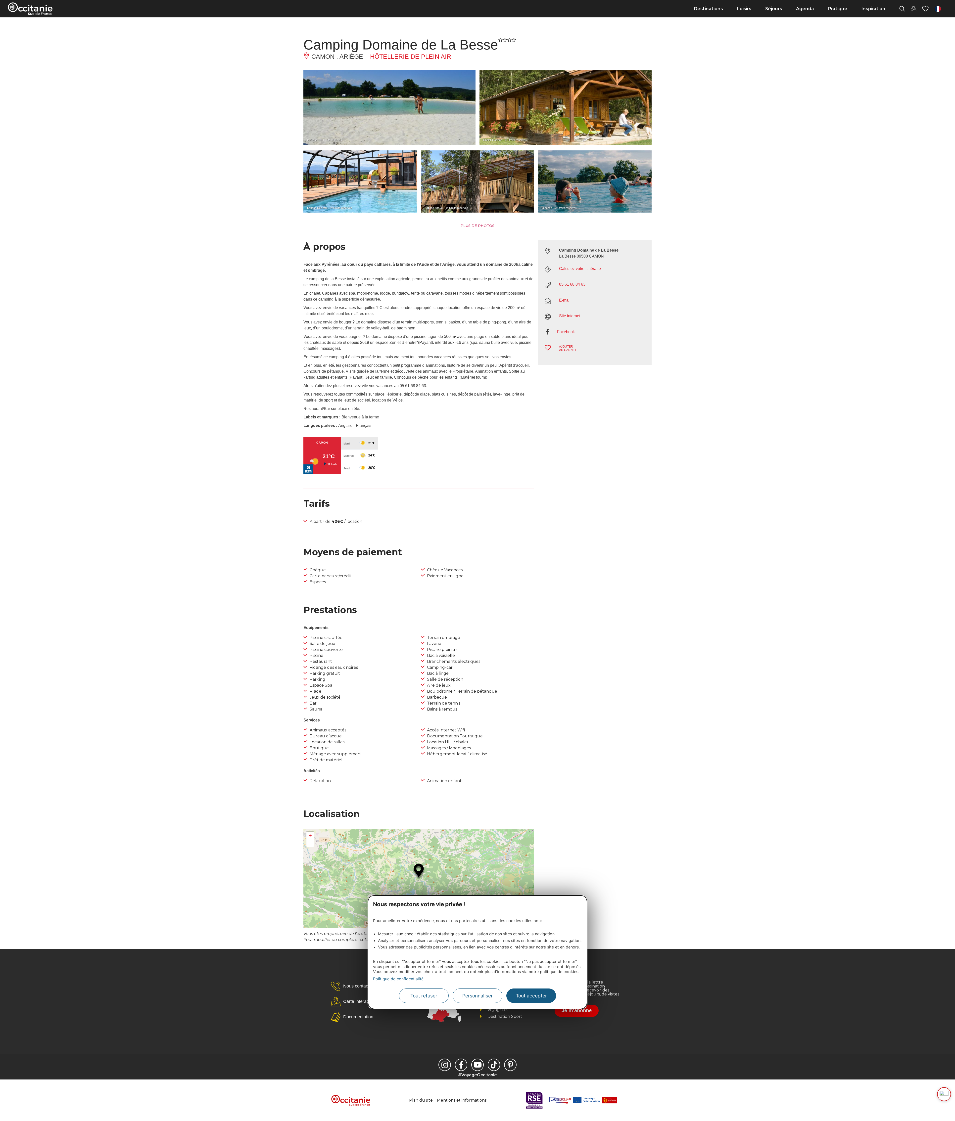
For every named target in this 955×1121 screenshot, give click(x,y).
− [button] (310, 843)
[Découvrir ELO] (944, 1094)
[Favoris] (925, 8)
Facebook (566, 332)
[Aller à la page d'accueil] (30, 8)
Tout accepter (531, 996)
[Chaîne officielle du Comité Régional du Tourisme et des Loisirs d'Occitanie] (477, 1065)
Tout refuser (423, 996)
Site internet (569, 316)
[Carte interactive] (913, 8)
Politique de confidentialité (398, 978)
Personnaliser (477, 996)
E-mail (565, 300)
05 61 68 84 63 (572, 284)
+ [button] (310, 835)
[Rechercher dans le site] (902, 8)
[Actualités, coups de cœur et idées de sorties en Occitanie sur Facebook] (461, 1065)
